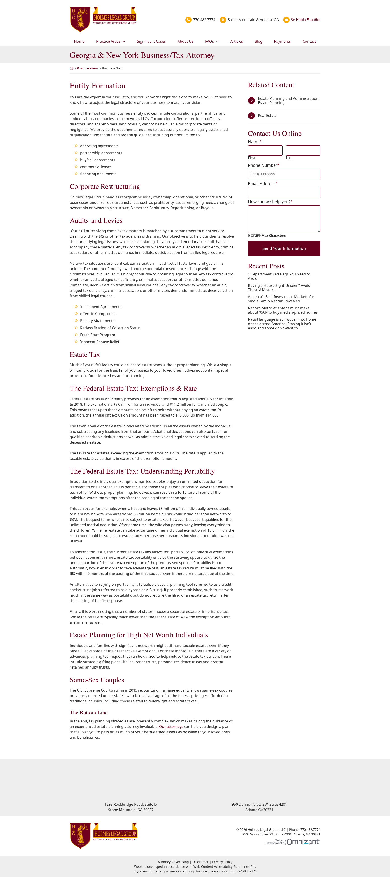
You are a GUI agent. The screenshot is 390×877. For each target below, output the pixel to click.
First (251, 158)
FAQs (209, 41)
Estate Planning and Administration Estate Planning (288, 100)
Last (289, 158)
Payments (282, 41)
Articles (236, 41)
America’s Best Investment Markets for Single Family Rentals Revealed (281, 299)
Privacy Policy (222, 862)
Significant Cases (151, 41)
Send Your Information (284, 248)
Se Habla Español (305, 19)
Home (79, 41)
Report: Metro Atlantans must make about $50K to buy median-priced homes (283, 310)
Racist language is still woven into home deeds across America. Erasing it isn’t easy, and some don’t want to (282, 323)
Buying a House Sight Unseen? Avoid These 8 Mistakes (279, 287)
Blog (258, 41)
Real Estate (267, 115)
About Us (185, 41)
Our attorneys (171, 726)
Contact (309, 41)
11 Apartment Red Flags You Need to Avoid (279, 276)
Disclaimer (201, 862)
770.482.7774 (204, 19)
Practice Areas (108, 41)
